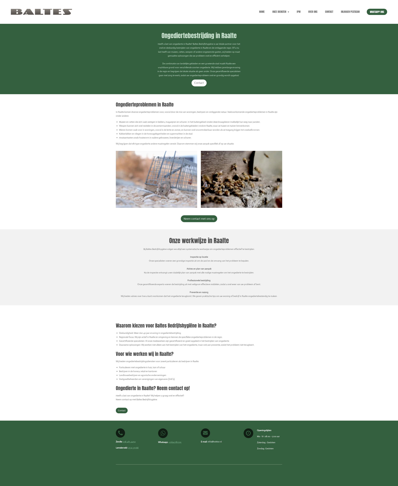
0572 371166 (133, 447)
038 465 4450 (129, 441)
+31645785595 (175, 442)
